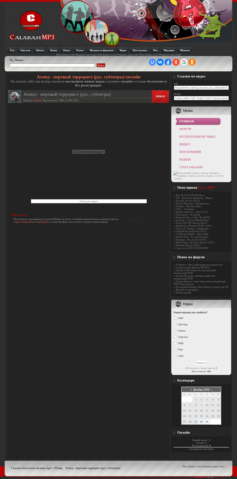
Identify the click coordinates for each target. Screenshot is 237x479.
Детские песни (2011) (188, 200)
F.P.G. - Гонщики (185, 209)
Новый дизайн (183, 292)
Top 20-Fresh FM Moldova (190, 195)
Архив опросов (208, 368)
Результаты (192, 368)
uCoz (210, 477)
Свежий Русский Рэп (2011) (191, 231)
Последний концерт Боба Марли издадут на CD (202, 286)
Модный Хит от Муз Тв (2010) (193, 217)
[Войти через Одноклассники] (192, 62)
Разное (185, 159)
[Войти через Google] (184, 62)
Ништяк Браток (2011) (188, 245)
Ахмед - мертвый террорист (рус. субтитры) (92, 468)
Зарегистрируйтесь (24, 221)
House (182, 330)
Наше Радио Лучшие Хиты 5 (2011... (196, 242)
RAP (180, 318)
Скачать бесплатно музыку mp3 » (32, 468)
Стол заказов (191, 167)
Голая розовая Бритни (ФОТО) (193, 267)
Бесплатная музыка (197, 136)
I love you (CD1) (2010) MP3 (192, 248)
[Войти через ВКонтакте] (160, 62)
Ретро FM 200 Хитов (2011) (191, 223)
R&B (180, 343)
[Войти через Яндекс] (175, 62)
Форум (185, 129)
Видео (184, 144)
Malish (37, 100)
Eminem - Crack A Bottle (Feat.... (193, 220)
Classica (183, 337)
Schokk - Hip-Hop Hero (189, 206)
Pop (180, 349)
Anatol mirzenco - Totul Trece (192, 211)
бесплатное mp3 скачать (32, 25)
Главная (186, 121)
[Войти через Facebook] (168, 62)
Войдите (45, 221)
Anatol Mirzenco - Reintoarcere (192, 203)
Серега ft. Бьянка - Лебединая (192, 228)
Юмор (160, 96)
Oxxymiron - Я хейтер (188, 214)
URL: (176, 83)
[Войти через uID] (152, 62)
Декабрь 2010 (201, 389)
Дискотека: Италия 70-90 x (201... (194, 225)
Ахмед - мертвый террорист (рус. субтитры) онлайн (88, 76)
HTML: (178, 94)
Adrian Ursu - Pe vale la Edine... (192, 236)
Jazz (181, 355)
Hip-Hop (182, 324)
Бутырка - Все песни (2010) (191, 239)
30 (201, 421)
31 (207, 421)
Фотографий (190, 152)
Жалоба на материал (187, 289)
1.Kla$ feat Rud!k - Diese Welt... (193, 234)
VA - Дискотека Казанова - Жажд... (195, 198)
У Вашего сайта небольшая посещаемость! (199, 264)
